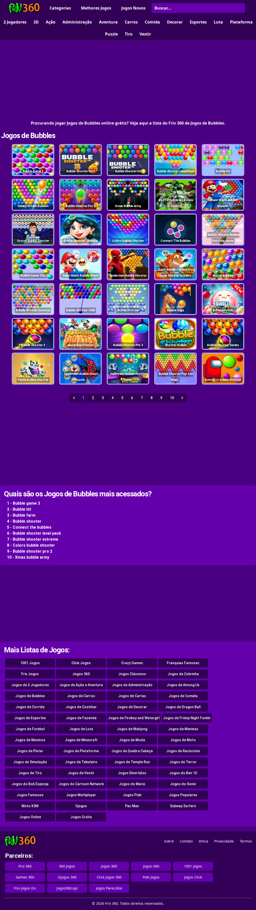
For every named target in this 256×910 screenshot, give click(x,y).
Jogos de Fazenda (81, 718)
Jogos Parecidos (109, 888)
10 (172, 398)
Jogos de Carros (81, 696)
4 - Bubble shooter (24, 521)
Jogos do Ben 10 (183, 773)
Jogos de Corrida (30, 707)
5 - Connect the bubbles (29, 527)
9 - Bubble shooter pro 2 (29, 551)
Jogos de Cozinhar (81, 707)
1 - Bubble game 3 (23, 503)
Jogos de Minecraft (81, 740)
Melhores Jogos (96, 8)
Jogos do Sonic (183, 784)
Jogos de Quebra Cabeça (132, 751)
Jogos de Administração (132, 685)
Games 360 (25, 877)
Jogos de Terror (183, 762)
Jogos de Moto (183, 740)
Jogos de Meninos (30, 740)
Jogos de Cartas (132, 696)
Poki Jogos (151, 877)
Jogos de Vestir (81, 773)
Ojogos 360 (67, 877)
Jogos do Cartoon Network (81, 784)
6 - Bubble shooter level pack (34, 533)
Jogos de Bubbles (28, 135)
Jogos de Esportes (30, 718)
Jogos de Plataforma (81, 751)
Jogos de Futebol (30, 729)
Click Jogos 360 (109, 877)
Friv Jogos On (25, 888)
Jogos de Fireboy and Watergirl (134, 718)
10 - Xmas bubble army (28, 557)
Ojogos (81, 806)
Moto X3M (30, 806)
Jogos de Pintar (30, 751)
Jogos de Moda (132, 740)
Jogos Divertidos (132, 773)
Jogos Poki (132, 795)
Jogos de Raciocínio (183, 751)
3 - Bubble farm (21, 515)
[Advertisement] (128, 80)
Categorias (60, 8)
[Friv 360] (24, 8)
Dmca (203, 841)
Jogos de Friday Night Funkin (186, 718)
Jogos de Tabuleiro (81, 762)
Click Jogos (81, 663)
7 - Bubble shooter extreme (32, 539)
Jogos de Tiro (30, 773)
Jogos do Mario (132, 784)
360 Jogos (67, 866)
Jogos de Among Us (183, 685)
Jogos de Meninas (183, 729)
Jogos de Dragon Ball (183, 707)
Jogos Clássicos (132, 674)
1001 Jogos (30, 663)
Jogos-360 (151, 866)
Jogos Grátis (81, 817)
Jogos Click (193, 877)
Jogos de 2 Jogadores (30, 685)
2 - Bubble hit (19, 509)
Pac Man (132, 806)
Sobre (169, 841)
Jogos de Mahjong (132, 729)
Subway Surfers (183, 806)
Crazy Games (132, 663)
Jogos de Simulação (30, 762)
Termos (246, 841)
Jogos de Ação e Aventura (81, 685)
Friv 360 (25, 866)
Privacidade (224, 841)
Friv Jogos (30, 674)
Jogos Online (30, 817)
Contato (186, 841)
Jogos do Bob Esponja (30, 784)
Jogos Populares (183, 795)
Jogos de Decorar (132, 707)
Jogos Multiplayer (81, 795)
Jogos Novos (133, 8)
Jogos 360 (81, 674)
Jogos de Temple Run (132, 762)
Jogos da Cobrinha (183, 674)
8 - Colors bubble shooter (31, 545)
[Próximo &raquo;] (182, 397)
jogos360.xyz (67, 888)
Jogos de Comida (183, 696)
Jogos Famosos (30, 795)
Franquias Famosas (183, 663)
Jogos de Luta (81, 729)
